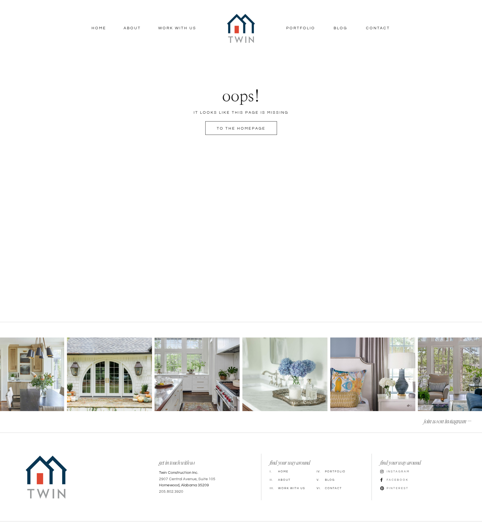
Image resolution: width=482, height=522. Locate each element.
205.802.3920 (171, 492)
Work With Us (177, 28)
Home (98, 28)
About (132, 28)
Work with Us (287, 488)
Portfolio (300, 28)
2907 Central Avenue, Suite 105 (187, 479)
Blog (340, 28)
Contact (378, 28)
